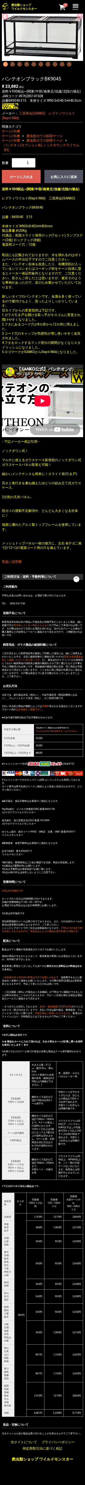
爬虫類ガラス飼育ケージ (44, 136)
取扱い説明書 (12, 562)
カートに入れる (21, 177)
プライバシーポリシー (58, 1442)
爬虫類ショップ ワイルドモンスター (42, 1459)
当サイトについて (24, 1442)
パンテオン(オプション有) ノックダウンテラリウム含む (41, 147)
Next (78, 15)
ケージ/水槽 (11, 131)
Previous (3, 15)
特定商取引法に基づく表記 (42, 1448)
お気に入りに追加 (64, 177)
